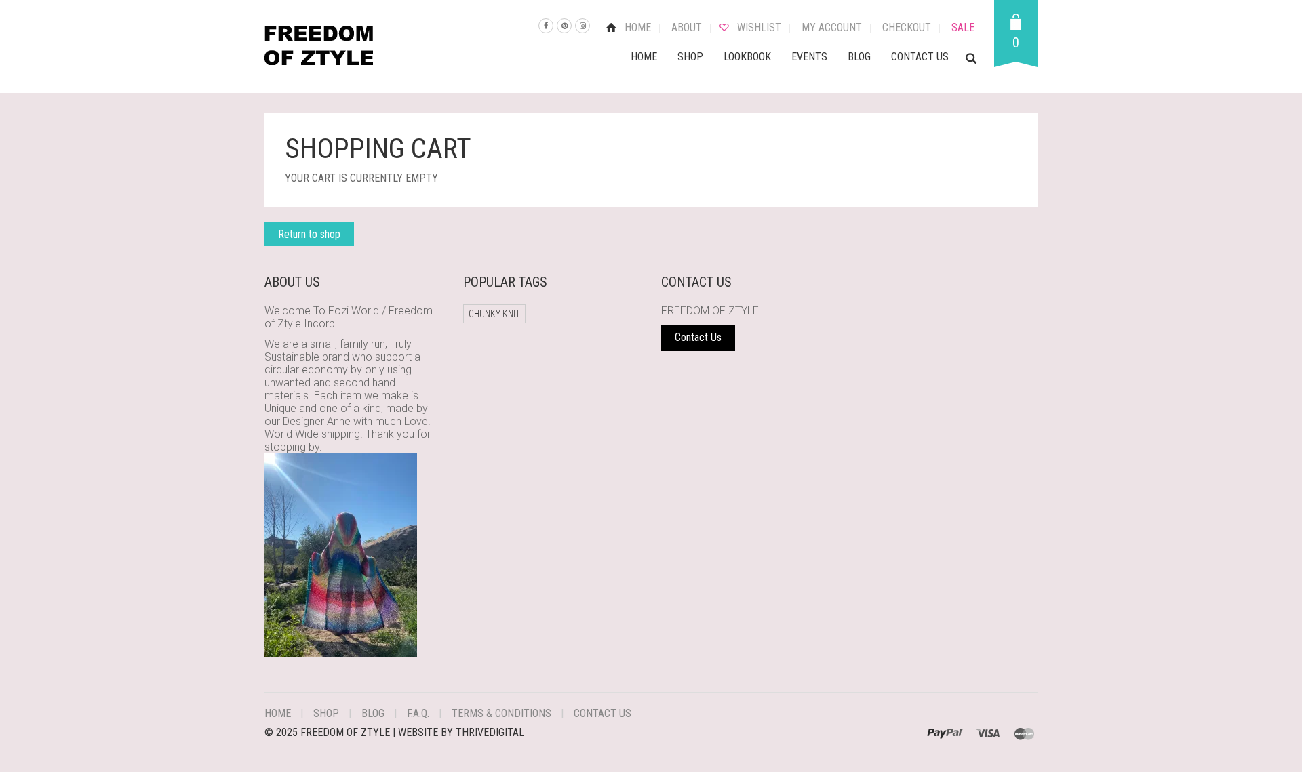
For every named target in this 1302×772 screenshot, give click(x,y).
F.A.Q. (418, 713)
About (686, 27)
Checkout (906, 27)
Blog (859, 56)
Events (809, 56)
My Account (832, 27)
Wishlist (759, 27)
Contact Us (920, 56)
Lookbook (747, 56)
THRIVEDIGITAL (490, 732)
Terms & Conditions (501, 713)
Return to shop (309, 234)
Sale (962, 27)
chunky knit (494, 313)
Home (638, 27)
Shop (690, 56)
